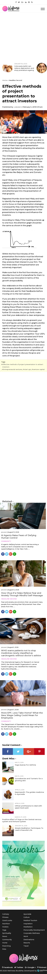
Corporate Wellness (32, 933)
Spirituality (6, 933)
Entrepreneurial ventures (12, 369)
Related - (7, 501)
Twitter (19, 967)
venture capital (38, 369)
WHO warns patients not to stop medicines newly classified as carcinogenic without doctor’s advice (21, 653)
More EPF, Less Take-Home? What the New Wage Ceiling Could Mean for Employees (22, 715)
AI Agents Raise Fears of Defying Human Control (18, 536)
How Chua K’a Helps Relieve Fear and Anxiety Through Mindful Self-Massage (22, 594)
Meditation (28, 927)
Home (4, 80)
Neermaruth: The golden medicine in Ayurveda (29, 793)
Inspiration (28, 924)
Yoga (4, 930)
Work (26, 936)
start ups (27, 369)
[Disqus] (23, 404)
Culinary (5, 914)
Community (6, 541)
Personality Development (34, 930)
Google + (31, 967)
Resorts (27, 943)
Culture (27, 917)
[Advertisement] (23, 37)
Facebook (8, 967)
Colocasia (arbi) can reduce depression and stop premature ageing (24, 68)
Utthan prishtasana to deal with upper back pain (28, 807)
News (4, 936)
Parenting (6, 946)
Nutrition (6, 924)
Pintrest (42, 967)
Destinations (29, 940)
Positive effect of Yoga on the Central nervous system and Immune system (21, 820)
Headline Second (9, 599)
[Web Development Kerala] (42, 971)
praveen (17, 107)
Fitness (5, 917)
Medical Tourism (30, 920)
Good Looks (7, 920)
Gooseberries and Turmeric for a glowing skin (29, 780)
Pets (4, 949)
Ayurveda (27, 914)
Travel (26, 946)
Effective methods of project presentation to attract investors (22, 365)
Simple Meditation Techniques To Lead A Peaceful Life (29, 829)
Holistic (5, 927)
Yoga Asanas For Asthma (25, 765)
